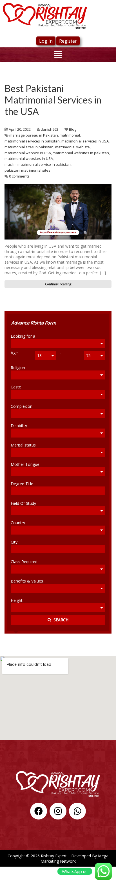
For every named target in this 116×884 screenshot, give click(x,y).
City (14, 541)
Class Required (24, 561)
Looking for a (23, 336)
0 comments (19, 176)
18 (39, 355)
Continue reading (58, 284)
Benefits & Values (27, 580)
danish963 (49, 129)
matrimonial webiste (72, 146)
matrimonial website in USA (28, 152)
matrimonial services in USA (85, 141)
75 (88, 355)
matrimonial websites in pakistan (81, 152)
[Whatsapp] (77, 811)
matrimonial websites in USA (29, 158)
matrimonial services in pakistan (32, 141)
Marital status (23, 444)
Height (17, 600)
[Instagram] (58, 811)
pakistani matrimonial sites (27, 170)
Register (68, 41)
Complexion (21, 406)
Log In (46, 41)
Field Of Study (23, 503)
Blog (72, 129)
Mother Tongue (25, 464)
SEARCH (59, 619)
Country (18, 522)
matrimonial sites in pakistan (29, 146)
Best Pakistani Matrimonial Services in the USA (53, 99)
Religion (18, 367)
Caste (16, 386)
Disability (19, 425)
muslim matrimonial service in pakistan (38, 164)
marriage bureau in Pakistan (33, 135)
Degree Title (22, 483)
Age (14, 353)
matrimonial (70, 135)
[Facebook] (38, 811)
